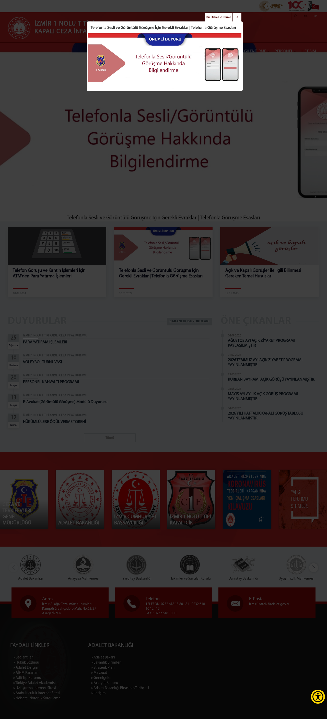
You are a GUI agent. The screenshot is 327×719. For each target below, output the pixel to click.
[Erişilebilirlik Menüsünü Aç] (318, 697)
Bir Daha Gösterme (218, 17)
